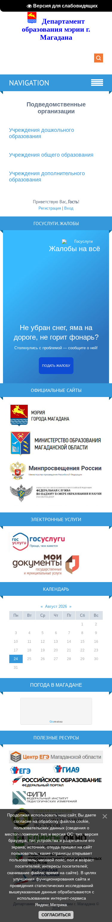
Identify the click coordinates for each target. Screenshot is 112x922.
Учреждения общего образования (51, 155)
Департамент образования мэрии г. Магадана (56, 29)
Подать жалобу (56, 365)
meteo (56, 721)
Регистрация (50, 208)
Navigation (29, 83)
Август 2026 (56, 606)
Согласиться (56, 915)
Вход (68, 208)
